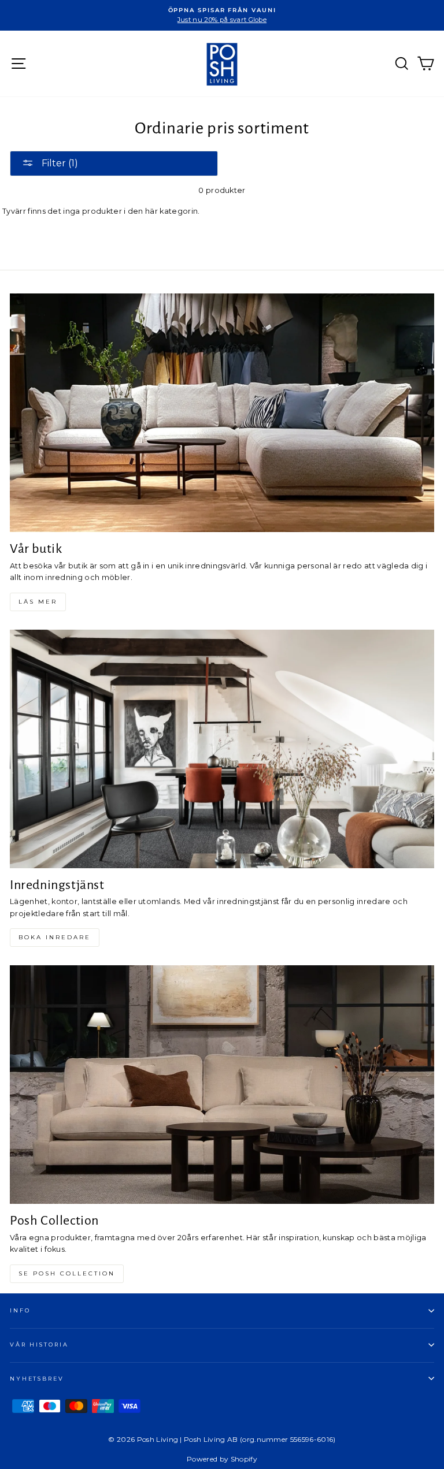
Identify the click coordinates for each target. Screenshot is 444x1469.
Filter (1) (58, 163)
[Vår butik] (222, 412)
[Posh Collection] (222, 1084)
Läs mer (37, 601)
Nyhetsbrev (37, 1378)
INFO (20, 1310)
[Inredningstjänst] (222, 749)
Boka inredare (54, 937)
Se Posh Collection (66, 1273)
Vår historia (39, 1344)
